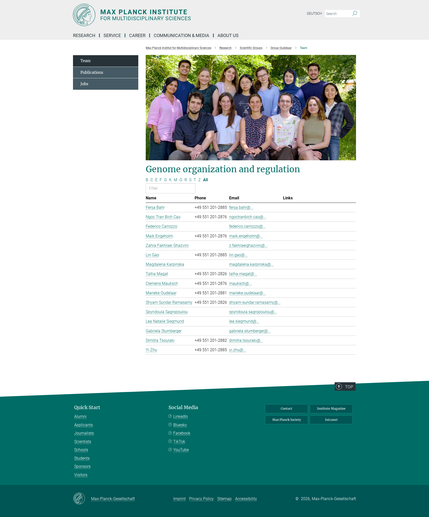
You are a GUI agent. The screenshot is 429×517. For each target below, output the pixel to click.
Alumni (80, 416)
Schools (81, 449)
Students (82, 458)
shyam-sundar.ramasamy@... (255, 302)
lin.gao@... (238, 255)
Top (349, 386)
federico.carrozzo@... (247, 226)
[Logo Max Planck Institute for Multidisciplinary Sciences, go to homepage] (166, 15)
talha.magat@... (243, 273)
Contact (286, 408)
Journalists (84, 433)
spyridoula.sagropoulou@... (253, 311)
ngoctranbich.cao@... (247, 217)
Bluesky (180, 425)
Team (85, 60)
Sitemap (224, 498)
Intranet (331, 420)
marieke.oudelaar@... (247, 293)
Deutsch (314, 13)
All (205, 179)
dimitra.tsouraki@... (246, 340)
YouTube (181, 449)
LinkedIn (180, 416)
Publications (91, 72)
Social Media (183, 407)
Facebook (181, 433)
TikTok (179, 441)
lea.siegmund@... (244, 321)
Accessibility (246, 498)
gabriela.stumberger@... (250, 331)
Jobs (84, 84)
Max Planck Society (286, 420)
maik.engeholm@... (246, 236)
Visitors (80, 475)
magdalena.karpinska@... (251, 264)
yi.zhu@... (237, 349)
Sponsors (82, 466)
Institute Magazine (331, 408)
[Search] (355, 13)
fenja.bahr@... (241, 207)
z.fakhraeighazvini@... (248, 245)
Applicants (83, 425)
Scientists (82, 441)
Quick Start (87, 407)
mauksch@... (240, 283)
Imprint (179, 498)
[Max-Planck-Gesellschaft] (82, 499)
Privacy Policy (201, 498)
